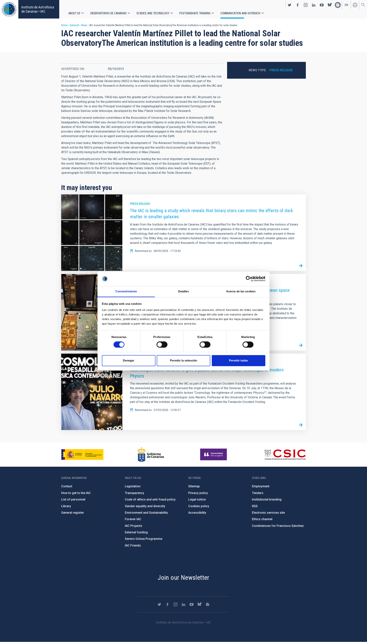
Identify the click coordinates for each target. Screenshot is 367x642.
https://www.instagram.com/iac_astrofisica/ (306, 5)
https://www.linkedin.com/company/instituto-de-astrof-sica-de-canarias (314, 5)
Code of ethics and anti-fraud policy (150, 499)
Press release (281, 70)
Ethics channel (262, 519)
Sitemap (194, 486)
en (346, 4)
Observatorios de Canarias (108, 13)
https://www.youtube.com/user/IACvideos (322, 5)
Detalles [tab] (183, 291)
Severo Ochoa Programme (143, 539)
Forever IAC (133, 519)
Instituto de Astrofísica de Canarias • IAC (37, 9)
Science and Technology (152, 13)
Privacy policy (198, 493)
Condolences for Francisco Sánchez (278, 526)
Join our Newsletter (183, 577)
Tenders (257, 493)
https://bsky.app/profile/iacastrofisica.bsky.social (330, 5)
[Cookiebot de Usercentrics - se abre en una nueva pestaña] (248, 279)
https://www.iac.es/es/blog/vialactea (338, 5)
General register (72, 512)
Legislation (132, 486)
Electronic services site (268, 512)
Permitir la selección (183, 360)
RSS (255, 506)
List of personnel (73, 499)
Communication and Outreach (240, 13)
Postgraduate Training (194, 13)
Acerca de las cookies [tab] (241, 291)
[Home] (9, 9)
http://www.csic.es (285, 454)
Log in (355, 5)
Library (66, 506)
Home (64, 25)
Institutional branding (267, 499)
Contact (66, 486)
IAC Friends (133, 545)
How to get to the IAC (76, 493)
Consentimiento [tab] (126, 291)
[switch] (162, 345)
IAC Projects (133, 526)
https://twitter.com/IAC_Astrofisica (290, 5)
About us (74, 13)
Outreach (74, 25)
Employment (260, 486)
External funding (136, 532)
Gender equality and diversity (145, 506)
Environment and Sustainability (146, 512)
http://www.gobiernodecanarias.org (150, 454)
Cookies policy (198, 506)
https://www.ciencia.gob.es (82, 454)
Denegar (128, 360)
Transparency (134, 493)
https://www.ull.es (214, 454)
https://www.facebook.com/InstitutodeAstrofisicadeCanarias (298, 5)
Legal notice (197, 499)
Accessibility (197, 512)
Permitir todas (238, 360)
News (84, 25)
